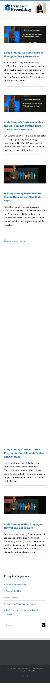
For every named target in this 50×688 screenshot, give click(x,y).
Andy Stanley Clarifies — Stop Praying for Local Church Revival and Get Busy (24, 453)
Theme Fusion (33, 671)
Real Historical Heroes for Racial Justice (22, 611)
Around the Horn (14, 590)
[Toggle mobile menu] (44, 14)
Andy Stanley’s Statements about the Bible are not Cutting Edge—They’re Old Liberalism (24, 125)
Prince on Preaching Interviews (21, 603)
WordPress (24, 671)
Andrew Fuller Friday (16, 584)
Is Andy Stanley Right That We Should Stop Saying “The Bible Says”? (22, 197)
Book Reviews (13, 597)
